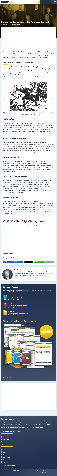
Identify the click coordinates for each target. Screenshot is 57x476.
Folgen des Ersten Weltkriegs (45, 52)
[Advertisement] (28, 39)
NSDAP (36, 202)
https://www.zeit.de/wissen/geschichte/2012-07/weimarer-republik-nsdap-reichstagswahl (21, 225)
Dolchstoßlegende (9, 77)
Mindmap (45, 58)
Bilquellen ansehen (9, 253)
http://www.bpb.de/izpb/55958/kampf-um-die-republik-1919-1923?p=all (17, 220)
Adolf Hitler (28, 207)
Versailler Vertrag (29, 69)
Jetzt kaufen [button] (17, 299)
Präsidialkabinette (7, 190)
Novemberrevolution (44, 67)
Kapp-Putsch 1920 (41, 131)
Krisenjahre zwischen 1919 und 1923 (18, 123)
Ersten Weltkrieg (32, 67)
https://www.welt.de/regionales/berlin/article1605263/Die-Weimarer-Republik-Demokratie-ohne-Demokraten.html (25, 221)
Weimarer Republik (15, 25)
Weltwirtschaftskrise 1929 (21, 167)
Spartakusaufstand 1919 (30, 131)
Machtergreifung (7, 213)
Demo (11, 299)
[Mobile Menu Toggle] (55, 2)
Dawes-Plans (46, 163)
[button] (4, 98)
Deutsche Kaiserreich (20, 67)
